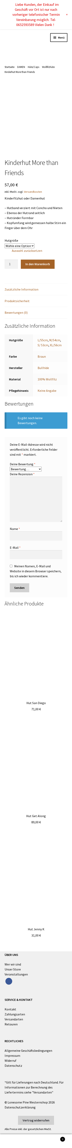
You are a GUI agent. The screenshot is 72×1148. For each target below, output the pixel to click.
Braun (42, 356)
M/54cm (54, 340)
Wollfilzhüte (48, 67)
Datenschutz (13, 1066)
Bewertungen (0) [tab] (16, 313)
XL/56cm (56, 345)
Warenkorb (55, 1138)
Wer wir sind (13, 964)
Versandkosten (33, 191)
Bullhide (43, 368)
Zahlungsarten (15, 1014)
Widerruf (10, 1061)
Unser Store (13, 969)
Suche (36, 1141)
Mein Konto (12, 1141)
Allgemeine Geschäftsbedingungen (28, 1051)
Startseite (9, 67)
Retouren (11, 1024)
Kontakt (10, 1009)
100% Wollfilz (47, 379)
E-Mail (15, 548)
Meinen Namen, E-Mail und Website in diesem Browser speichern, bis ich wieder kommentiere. (35, 571)
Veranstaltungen (16, 974)
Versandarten (14, 1019)
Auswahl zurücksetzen (27, 251)
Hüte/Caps (33, 67)
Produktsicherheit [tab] (17, 301)
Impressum (12, 1056)
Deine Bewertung (22, 464)
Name (15, 529)
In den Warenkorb (37, 264)
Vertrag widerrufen (36, 1120)
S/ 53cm (43, 345)
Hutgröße (11, 240)
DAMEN (21, 67)
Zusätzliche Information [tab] (21, 289)
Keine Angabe (47, 391)
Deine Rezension (22, 474)
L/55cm (43, 340)
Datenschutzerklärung (20, 1107)
